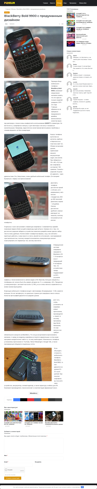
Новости (52, 3)
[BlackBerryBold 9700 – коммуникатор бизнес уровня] (54, 416)
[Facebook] (16, 399)
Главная (45, 3)
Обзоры (59, 3)
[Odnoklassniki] (44, 399)
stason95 (75, 97)
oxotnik (75, 82)
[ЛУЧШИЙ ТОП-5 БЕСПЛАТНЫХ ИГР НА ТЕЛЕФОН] (13, 416)
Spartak (75, 106)
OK (82, 487)
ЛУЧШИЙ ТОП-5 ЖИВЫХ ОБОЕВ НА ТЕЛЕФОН (83, 28)
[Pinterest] (30, 399)
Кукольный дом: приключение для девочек (81, 36)
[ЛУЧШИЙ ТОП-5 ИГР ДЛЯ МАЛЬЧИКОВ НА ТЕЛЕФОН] (71, 23)
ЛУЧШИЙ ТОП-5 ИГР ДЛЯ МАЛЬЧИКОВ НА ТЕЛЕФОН (84, 21)
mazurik (75, 89)
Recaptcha (38, 462)
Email (6, 462)
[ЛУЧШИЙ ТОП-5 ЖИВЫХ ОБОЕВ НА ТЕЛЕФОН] (34, 416)
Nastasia (75, 73)
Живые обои (82, 3)
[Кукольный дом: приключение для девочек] (71, 36)
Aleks (6, 23)
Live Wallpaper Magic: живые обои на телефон (83, 42)
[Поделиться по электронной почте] (51, 399)
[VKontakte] (37, 399)
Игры (65, 3)
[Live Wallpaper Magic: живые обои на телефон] (71, 44)
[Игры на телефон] (9, 3)
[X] (23, 399)
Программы (72, 3)
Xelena (75, 55)
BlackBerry (34, 393)
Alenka (75, 64)
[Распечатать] (58, 399)
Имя (6, 455)
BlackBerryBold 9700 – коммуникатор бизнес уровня (54, 423)
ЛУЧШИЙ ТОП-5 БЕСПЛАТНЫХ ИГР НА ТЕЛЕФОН (12, 423)
